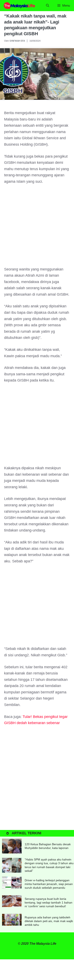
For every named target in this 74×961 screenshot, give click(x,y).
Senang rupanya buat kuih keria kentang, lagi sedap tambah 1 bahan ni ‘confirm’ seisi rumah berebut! (48, 902)
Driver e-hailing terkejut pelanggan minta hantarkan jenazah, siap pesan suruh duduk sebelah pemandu (49, 884)
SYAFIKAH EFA (17, 41)
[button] (47, 5)
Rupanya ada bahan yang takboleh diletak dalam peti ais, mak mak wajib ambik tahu (49, 921)
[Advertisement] (37, 227)
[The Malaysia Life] (19, 5)
